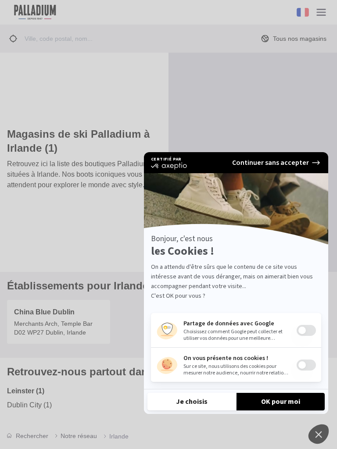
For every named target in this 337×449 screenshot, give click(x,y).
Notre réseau (79, 435)
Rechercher (32, 435)
